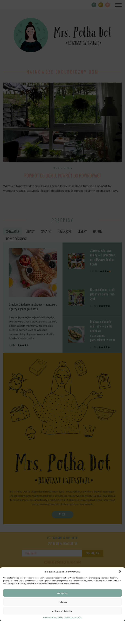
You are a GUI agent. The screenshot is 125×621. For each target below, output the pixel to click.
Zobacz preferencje (62, 610)
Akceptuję (62, 593)
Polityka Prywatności (73, 617)
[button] (120, 571)
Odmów (62, 601)
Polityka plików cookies (53, 617)
